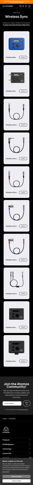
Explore (23, 57)
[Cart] (26, 6)
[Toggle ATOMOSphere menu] (29, 444)
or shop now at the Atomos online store (16, 25)
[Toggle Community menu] (29, 453)
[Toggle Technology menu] (29, 449)
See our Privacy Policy (23, 409)
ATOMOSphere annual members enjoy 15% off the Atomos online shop (16, 2)
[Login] (21, 6)
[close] (30, 458)
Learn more (5, 472)
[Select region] (23, 6)
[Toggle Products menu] (29, 440)
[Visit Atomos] (8, 6)
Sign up (26, 403)
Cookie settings (16, 481)
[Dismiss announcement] (31, 1)
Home (5, 419)
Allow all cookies (16, 476)
